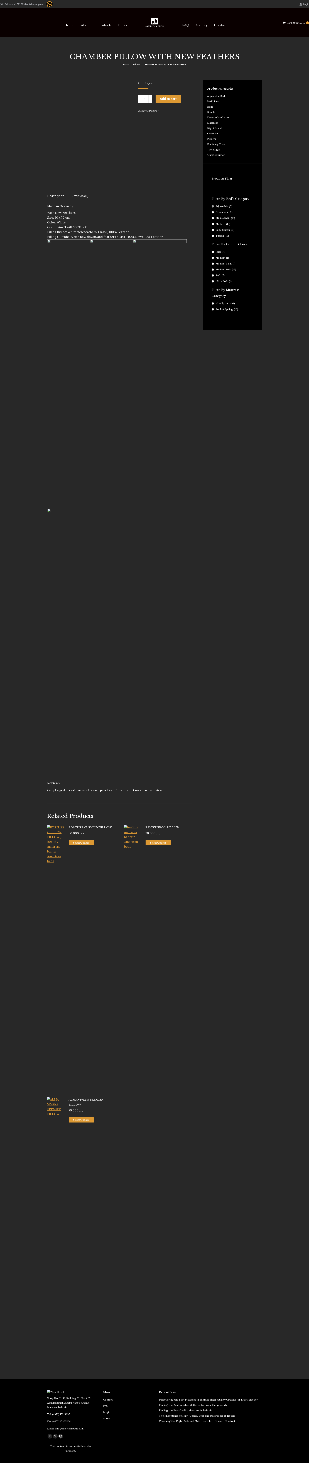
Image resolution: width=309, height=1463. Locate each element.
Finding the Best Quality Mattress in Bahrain (185, 1410)
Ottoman (212, 133)
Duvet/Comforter (218, 117)
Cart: (297, 22)
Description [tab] (55, 196)
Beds (210, 106)
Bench (211, 112)
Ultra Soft (224, 281)
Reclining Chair (216, 144)
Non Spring (225, 303)
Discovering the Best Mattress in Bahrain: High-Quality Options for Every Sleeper (208, 1399)
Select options (81, 842)
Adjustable (224, 206)
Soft (220, 275)
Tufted (222, 235)
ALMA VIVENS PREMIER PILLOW (86, 1102)
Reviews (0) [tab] (80, 196)
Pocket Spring (227, 309)
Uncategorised (216, 155)
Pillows (153, 110)
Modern (223, 224)
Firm (220, 251)
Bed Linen (213, 101)
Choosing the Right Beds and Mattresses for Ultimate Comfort (197, 1421)
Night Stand (214, 128)
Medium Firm (225, 263)
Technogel (213, 149)
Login (306, 4)
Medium (222, 257)
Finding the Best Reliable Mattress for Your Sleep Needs (193, 1405)
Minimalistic (225, 218)
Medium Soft (226, 269)
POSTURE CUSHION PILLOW (90, 827)
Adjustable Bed (216, 96)
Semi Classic (225, 229)
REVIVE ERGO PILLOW (162, 827)
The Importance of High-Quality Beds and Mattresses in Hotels (197, 1415)
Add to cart (168, 99)
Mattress (212, 122)
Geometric (224, 212)
